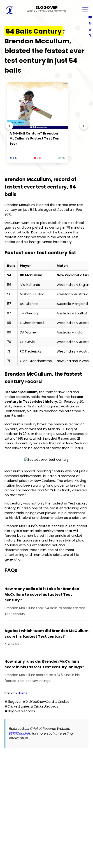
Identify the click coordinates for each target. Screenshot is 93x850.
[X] (90, 35)
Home (23, 693)
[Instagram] (90, 29)
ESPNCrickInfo (20, 733)
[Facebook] (90, 23)
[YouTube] (90, 17)
